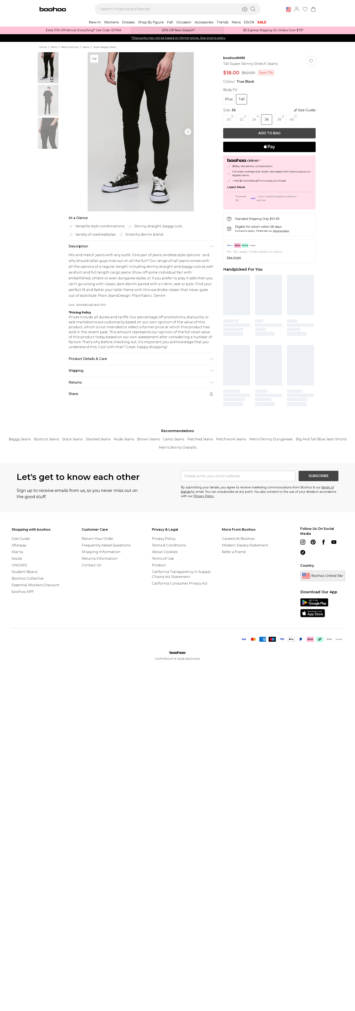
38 (279, 119)
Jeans (85, 46)
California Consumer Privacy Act (180, 583)
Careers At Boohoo (238, 539)
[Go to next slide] (188, 131)
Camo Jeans (173, 439)
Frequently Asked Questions (106, 545)
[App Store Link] (314, 607)
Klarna (17, 552)
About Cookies (164, 552)
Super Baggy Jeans (104, 46)
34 (254, 119)
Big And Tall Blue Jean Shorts (321, 439)
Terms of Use (163, 559)
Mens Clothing (69, 46)
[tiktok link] (302, 552)
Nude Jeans (124, 439)
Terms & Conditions (169, 545)
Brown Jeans (148, 439)
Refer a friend (234, 552)
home (43, 46)
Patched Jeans (200, 439)
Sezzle (17, 559)
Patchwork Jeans (231, 439)
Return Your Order (98, 539)
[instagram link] (302, 542)
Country (307, 566)
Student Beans (24, 572)
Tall (242, 99)
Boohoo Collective (28, 578)
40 (292, 119)
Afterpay (19, 545)
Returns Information (100, 559)
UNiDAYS (19, 565)
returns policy (281, 230)
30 (229, 119)
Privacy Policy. (204, 496)
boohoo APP (23, 592)
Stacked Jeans (98, 439)
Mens (54, 46)
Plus (229, 99)
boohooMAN (234, 58)
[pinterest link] (313, 542)
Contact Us (91, 565)
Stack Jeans (72, 439)
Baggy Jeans (20, 439)
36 (267, 119)
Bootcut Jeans (46, 439)
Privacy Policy (163, 539)
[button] (288, 9)
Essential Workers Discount (35, 585)
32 (241, 119)
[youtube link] (333, 542)
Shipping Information (101, 552)
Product (159, 565)
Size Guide (21, 539)
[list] (141, 131)
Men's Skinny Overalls (177, 447)
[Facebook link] (323, 542)
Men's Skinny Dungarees (270, 439)
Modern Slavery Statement (245, 545)
